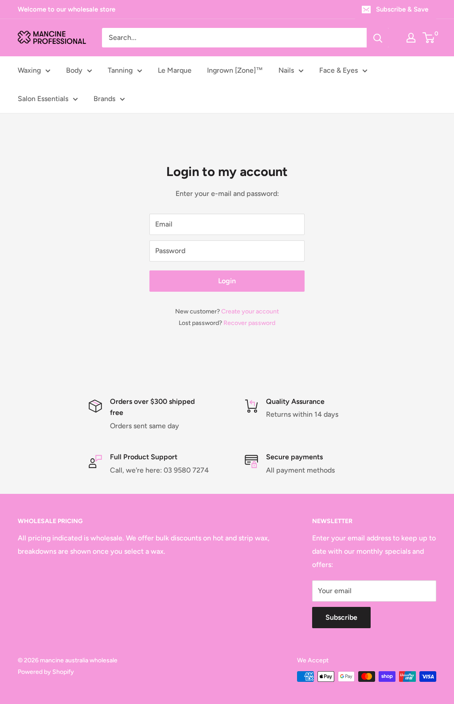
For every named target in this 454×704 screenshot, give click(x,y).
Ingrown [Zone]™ (235, 70)
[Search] (378, 37)
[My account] (411, 38)
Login (227, 281)
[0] (428, 37)
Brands (104, 98)
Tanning (120, 70)
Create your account (250, 311)
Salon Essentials (43, 98)
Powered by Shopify (46, 672)
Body (74, 70)
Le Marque (175, 70)
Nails (286, 70)
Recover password (249, 323)
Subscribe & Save (402, 9)
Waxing (29, 70)
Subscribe (341, 617)
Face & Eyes (338, 70)
